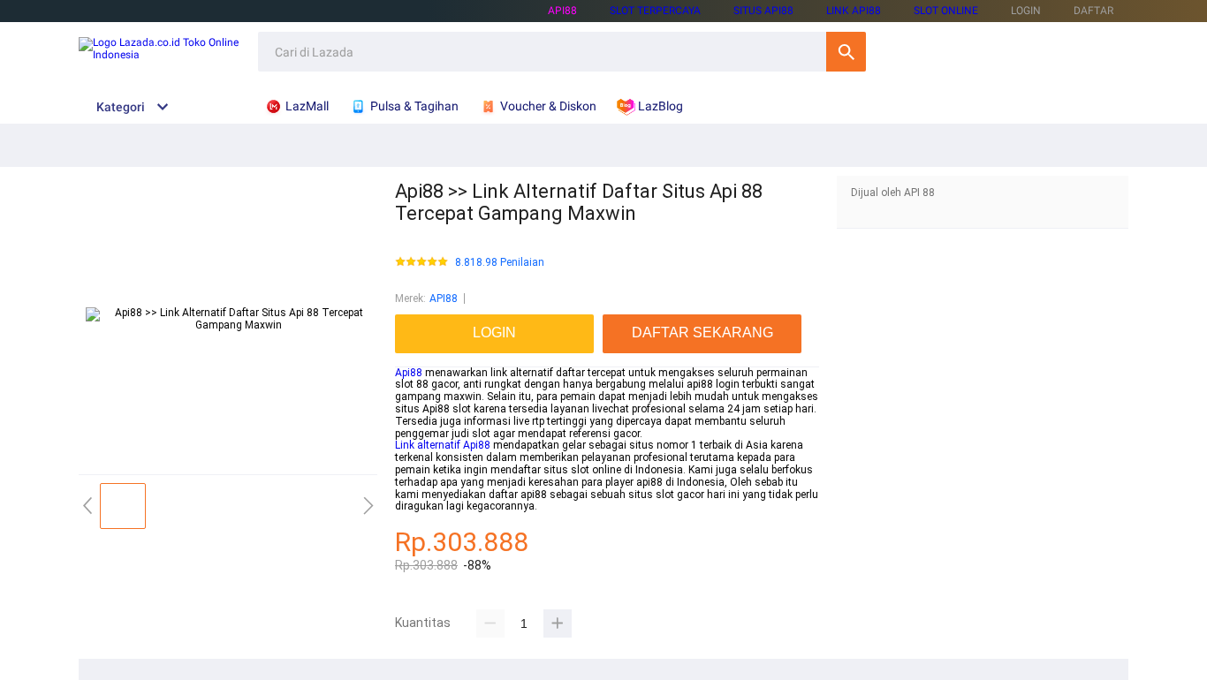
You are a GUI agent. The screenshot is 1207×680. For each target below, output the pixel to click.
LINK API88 (853, 10)
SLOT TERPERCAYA (655, 10)
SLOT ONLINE (946, 10)
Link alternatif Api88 (442, 445)
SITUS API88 (763, 10)
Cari (846, 52)
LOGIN (1026, 10)
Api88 (408, 372)
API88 (562, 10)
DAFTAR (1093, 10)
